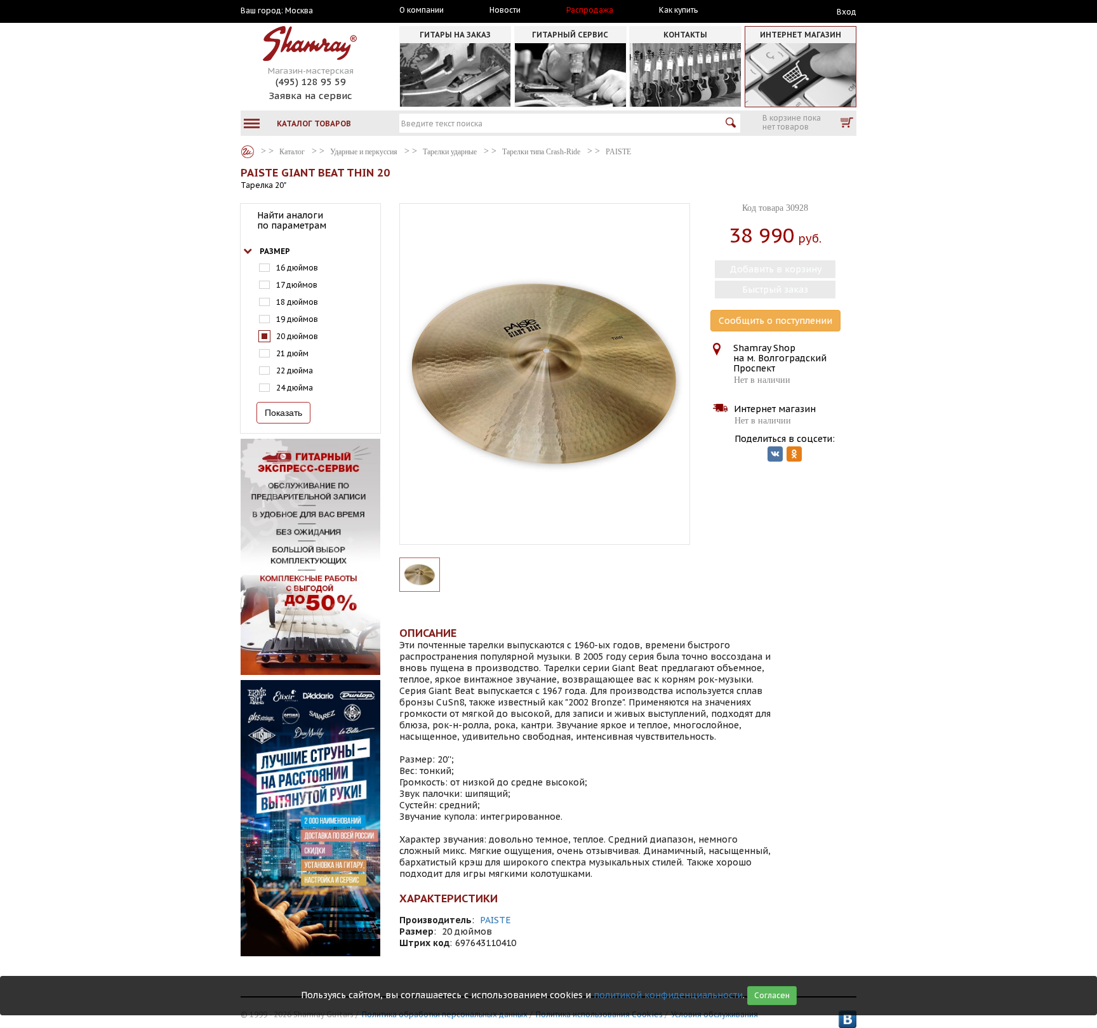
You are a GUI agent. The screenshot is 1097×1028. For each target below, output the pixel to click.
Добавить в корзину (775, 269)
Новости (505, 10)
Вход (846, 12)
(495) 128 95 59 (311, 82)
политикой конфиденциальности (668, 995)
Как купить (678, 10)
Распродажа (589, 10)
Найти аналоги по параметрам (291, 220)
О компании (421, 10)
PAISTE (495, 920)
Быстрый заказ (775, 289)
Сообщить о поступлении (775, 320)
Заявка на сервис (310, 96)
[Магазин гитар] (247, 151)
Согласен (772, 995)
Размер (275, 251)
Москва (299, 10)
